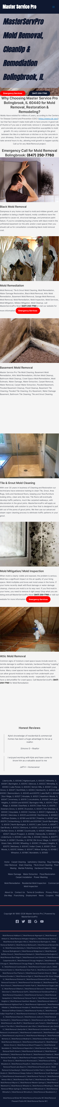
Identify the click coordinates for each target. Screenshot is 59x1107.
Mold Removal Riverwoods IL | (27, 1061)
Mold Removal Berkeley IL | (16, 948)
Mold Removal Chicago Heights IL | (31, 961)
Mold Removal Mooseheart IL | (34, 1042)
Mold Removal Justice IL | (35, 1017)
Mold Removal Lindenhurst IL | (31, 1032)
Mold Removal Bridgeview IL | (33, 951)
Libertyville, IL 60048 (11, 781)
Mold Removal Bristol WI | (13, 1098)
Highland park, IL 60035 (33, 781)
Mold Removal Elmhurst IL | (16, 979)
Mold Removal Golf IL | (21, 992)
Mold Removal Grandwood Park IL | (43, 992)
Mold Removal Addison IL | (13, 935)
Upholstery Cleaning (36, 862)
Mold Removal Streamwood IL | (15, 1076)
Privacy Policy (52, 892)
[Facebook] (17, 921)
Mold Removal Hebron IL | (48, 1001)
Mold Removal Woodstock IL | (45, 1092)
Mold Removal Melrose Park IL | (45, 1039)
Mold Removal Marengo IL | (36, 1036)
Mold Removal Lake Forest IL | (35, 1023)
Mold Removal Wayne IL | (10, 1082)
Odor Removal (11, 865)
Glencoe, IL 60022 (37, 784)
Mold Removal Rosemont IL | (43, 1064)
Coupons (50, 895)
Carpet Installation (24, 877)
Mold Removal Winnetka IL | (23, 1092)
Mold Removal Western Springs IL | (33, 1082)
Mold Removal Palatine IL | (44, 1054)
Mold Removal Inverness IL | (27, 1014)
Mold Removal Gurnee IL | (35, 995)
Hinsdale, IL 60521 (30, 796)
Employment (31, 895)
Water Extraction (30, 874)
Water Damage (14, 874)
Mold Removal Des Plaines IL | (14, 973)
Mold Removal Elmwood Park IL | (39, 979)
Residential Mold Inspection (34, 883)
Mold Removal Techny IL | (37, 1076)
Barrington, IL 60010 (18, 784)
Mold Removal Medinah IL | (22, 1039)
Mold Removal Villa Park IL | (24, 1079)
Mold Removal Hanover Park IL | (25, 998)
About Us (9, 892)
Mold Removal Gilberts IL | (15, 989)
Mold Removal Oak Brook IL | (22, 1054)
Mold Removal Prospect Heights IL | (33, 1058)
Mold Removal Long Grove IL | (14, 1036)
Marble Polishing (25, 868)
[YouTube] (42, 921)
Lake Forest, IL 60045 (20, 787)
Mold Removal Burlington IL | (47, 954)
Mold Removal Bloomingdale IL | (39, 948)
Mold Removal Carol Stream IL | (35, 957)
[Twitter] (23, 921)
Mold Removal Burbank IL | (25, 954)
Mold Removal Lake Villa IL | (27, 1026)
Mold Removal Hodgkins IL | (42, 1007)
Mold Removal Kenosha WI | (33, 1098)
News (41, 895)
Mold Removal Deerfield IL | (48, 970)
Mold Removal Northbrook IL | (33, 1051)
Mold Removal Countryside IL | (16, 967)
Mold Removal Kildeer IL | (22, 1020)
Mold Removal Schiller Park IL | (34, 1070)
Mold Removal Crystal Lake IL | (41, 967)
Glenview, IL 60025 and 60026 (22, 815)
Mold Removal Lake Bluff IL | (12, 1023)
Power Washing (40, 877)
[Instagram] (29, 921)
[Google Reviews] (35, 921)
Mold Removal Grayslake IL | (14, 995)
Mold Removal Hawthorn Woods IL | (24, 1001)
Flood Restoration (47, 874)
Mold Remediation (12, 883)
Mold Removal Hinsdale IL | (20, 1007)
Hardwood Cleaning (43, 868)
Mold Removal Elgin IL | (25, 976)
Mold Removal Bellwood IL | (27, 945)
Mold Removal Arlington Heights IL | (24, 939)
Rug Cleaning (53, 862)
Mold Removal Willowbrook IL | (34, 1089)
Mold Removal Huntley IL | (35, 1011)
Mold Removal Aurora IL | (47, 939)
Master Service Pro (19, 6)
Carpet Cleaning (18, 862)
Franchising (19, 895)
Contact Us (20, 892)
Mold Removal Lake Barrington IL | (45, 1020)
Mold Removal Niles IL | (44, 1048)
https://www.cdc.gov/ (48, 119)
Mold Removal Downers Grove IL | (39, 973)
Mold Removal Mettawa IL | (12, 1042)
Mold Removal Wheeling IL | (43, 1086)
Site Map (8, 895)
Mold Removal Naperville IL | (24, 1048)
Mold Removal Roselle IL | (22, 1064)
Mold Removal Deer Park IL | (26, 970)
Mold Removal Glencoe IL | (35, 989)
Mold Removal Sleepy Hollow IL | (21, 1073)
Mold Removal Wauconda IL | (46, 1079)
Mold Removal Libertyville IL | (16, 1029)
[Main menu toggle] (53, 7)
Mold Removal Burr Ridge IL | (12, 957)
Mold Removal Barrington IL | (41, 942)
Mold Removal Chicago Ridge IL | (22, 964)
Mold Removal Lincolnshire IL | (40, 1029)
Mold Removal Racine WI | (37, 1101)
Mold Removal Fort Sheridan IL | (31, 982)
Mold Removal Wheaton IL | (21, 1086)
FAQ (57, 895)
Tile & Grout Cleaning (43, 865)
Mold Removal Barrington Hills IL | (16, 942)
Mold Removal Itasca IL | (15, 1017)
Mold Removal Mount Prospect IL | (31, 1045)
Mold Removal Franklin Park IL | (25, 985)
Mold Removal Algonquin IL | (34, 935)
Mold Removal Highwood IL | (36, 1004)
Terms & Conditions (35, 892)
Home (6, 862)
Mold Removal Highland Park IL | (12, 1004)
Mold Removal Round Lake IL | (39, 1067)
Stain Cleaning (25, 865)
